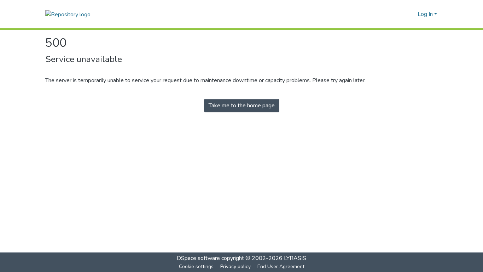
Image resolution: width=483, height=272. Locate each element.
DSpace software (198, 258)
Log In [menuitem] (425, 14)
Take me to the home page (242, 105)
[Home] (68, 14)
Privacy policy (235, 266)
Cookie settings (196, 266)
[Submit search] (400, 14)
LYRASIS (295, 258)
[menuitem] (411, 14)
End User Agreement (280, 266)
